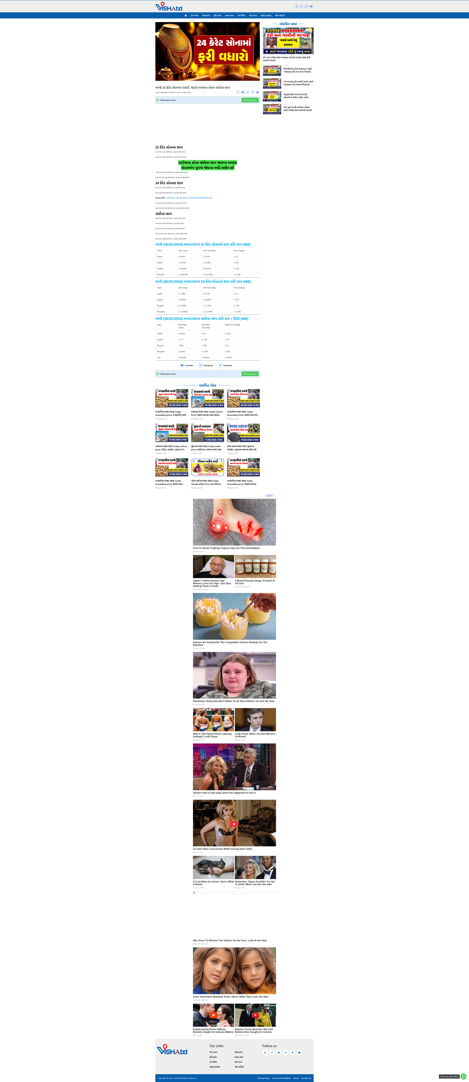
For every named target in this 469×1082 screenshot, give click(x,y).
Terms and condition (281, 1078)
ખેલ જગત (253, 15)
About (296, 1078)
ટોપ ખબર (194, 15)
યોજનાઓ (206, 15)
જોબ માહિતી (279, 15)
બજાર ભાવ (229, 15)
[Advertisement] (207, 127)
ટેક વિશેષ (241, 15)
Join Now (251, 100)
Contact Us (306, 1078)
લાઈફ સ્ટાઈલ (266, 15)
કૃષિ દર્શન (217, 15)
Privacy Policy (264, 1078)
